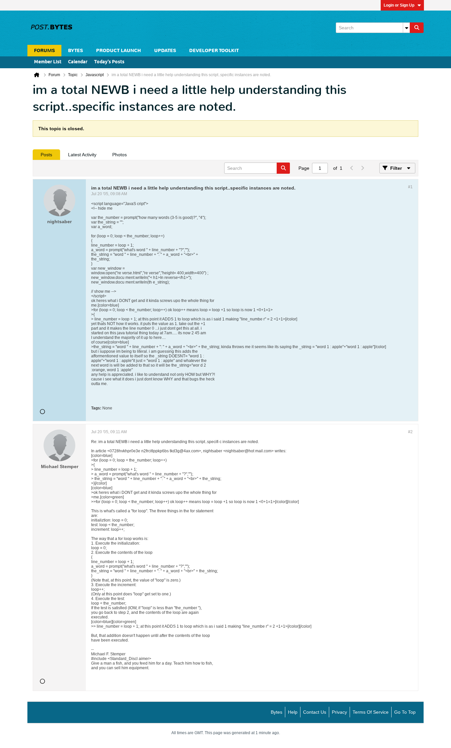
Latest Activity (82, 154)
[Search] (417, 27)
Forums (44, 50)
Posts (46, 154)
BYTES (75, 50)
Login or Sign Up (399, 5)
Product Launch (118, 50)
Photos (119, 154)
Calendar (77, 62)
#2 (410, 432)
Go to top (405, 712)
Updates (165, 50)
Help (292, 712)
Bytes (276, 712)
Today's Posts (109, 62)
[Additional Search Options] (406, 27)
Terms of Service (371, 712)
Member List (47, 62)
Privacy (339, 712)
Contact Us (314, 712)
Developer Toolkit (214, 50)
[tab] (46, 154)
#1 (410, 187)
